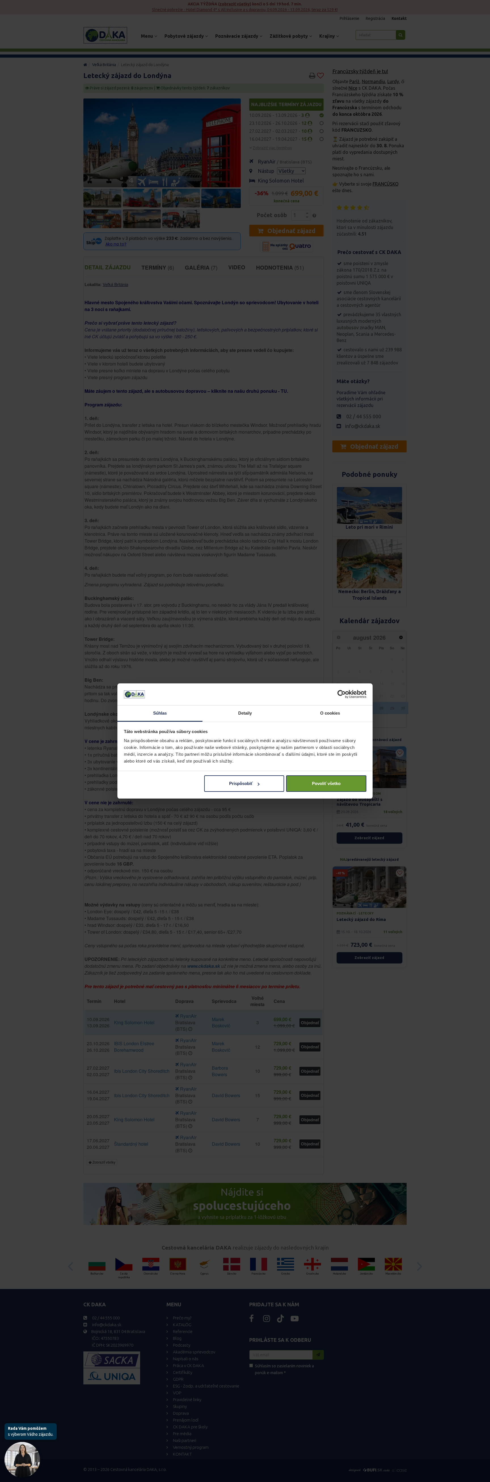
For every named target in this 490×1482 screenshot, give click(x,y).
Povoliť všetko (326, 783)
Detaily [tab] (245, 713)
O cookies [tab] (330, 713)
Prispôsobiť (241, 783)
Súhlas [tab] (160, 713)
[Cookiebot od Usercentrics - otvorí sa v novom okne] (341, 694)
